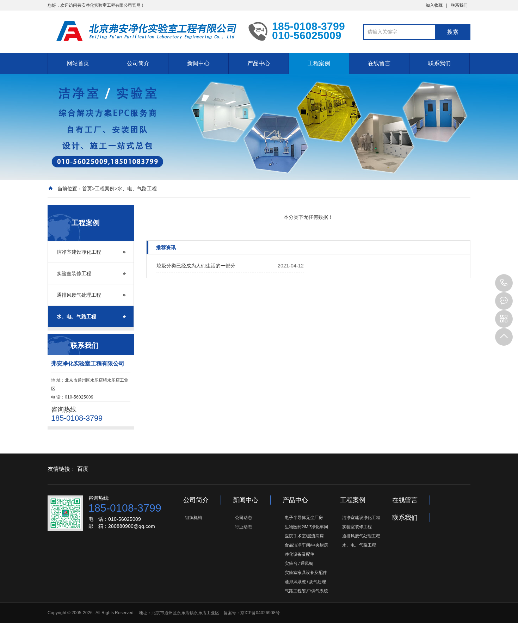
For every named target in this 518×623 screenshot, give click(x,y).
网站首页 (78, 63)
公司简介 (138, 63)
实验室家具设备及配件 (306, 572)
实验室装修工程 (74, 273)
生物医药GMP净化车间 (306, 526)
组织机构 (193, 517)
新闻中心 (198, 63)
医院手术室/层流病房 (304, 535)
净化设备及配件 (299, 554)
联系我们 (459, 5)
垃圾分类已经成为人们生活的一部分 (195, 266)
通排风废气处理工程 (79, 295)
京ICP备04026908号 (260, 612)
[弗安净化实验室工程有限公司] (143, 31)
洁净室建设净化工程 (79, 252)
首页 (87, 188)
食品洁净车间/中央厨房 (306, 545)
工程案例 (319, 63)
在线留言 (379, 63)
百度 (82, 469)
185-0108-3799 (504, 283)
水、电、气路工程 (137, 188)
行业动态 (243, 526)
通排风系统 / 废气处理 (305, 581)
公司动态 (243, 517)
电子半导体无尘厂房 (304, 517)
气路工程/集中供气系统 (306, 590)
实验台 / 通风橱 (299, 563)
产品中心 (258, 63)
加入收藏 (434, 5)
